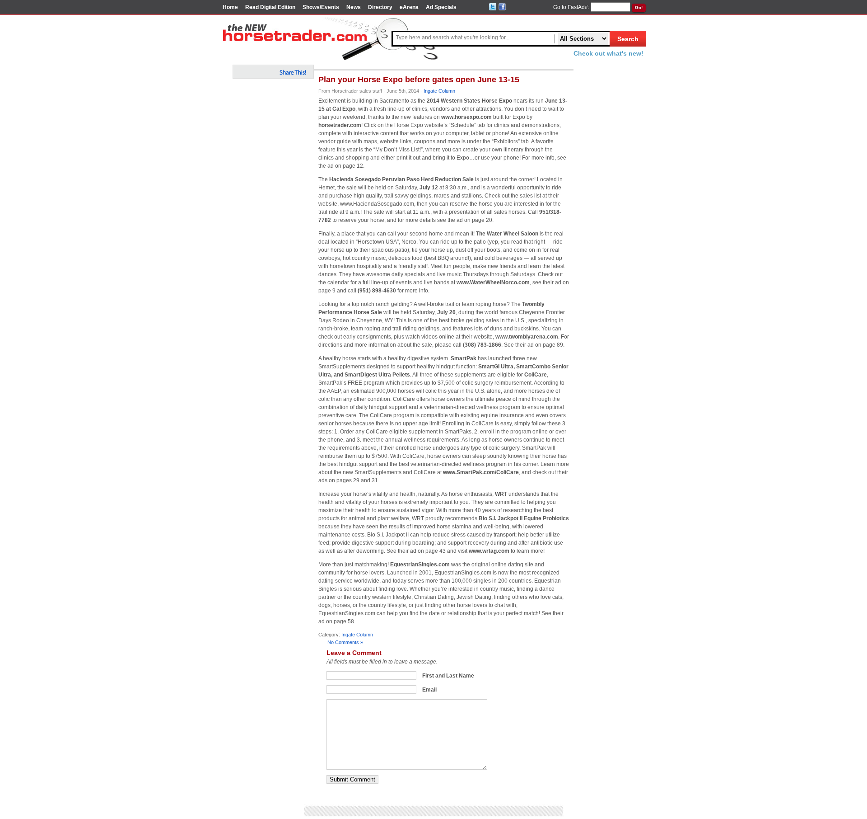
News (353, 7)
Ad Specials (441, 7)
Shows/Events (321, 7)
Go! (639, 7)
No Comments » (345, 642)
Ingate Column (439, 91)
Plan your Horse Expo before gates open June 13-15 (418, 79)
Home (230, 7)
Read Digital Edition (270, 7)
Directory (380, 7)
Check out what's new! (608, 53)
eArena (409, 7)
